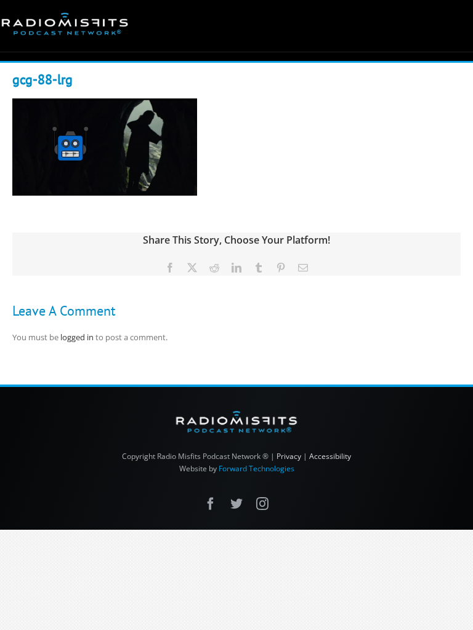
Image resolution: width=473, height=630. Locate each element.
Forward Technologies (256, 468)
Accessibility (330, 456)
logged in (77, 337)
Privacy (289, 456)
